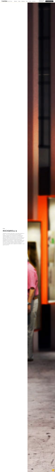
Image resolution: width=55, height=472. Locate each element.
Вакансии (23, 1)
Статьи (30, 1)
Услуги (19, 1)
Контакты (33, 1)
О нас (27, 1)
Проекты (15, 1)
